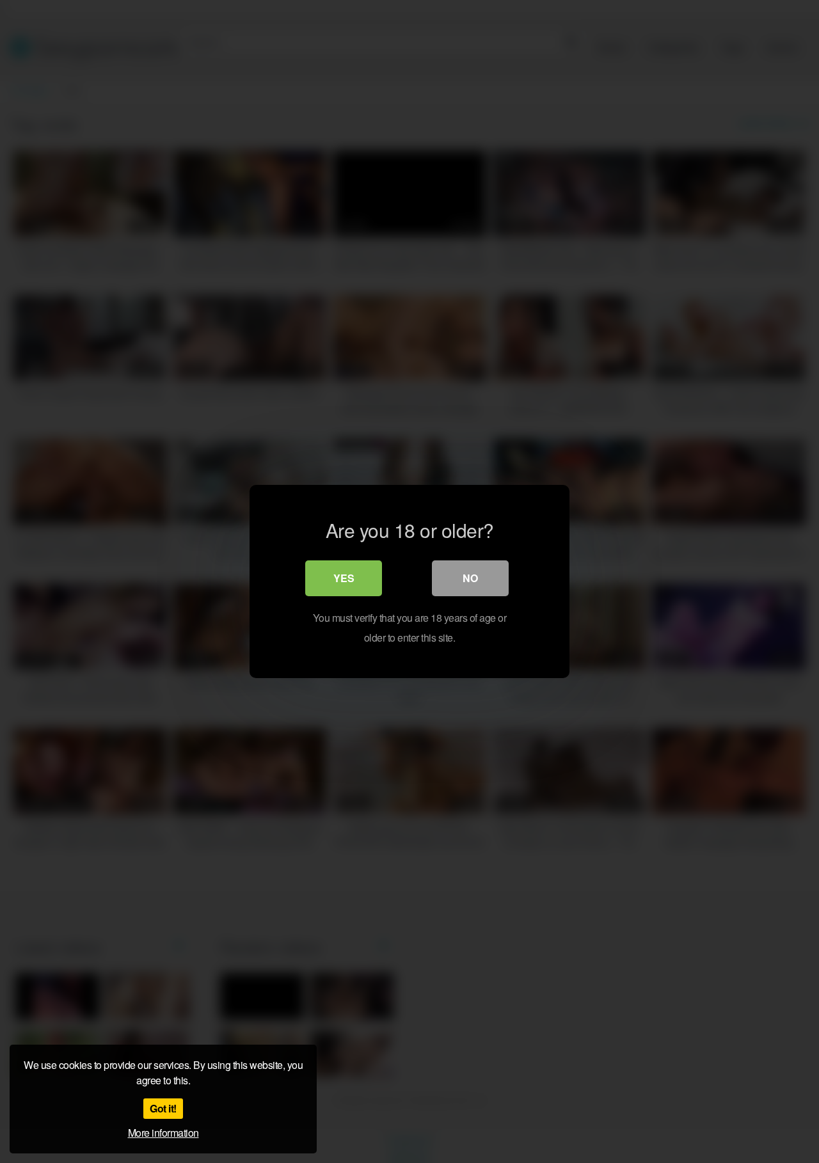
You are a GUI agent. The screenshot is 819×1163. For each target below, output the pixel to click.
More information (163, 1132)
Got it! (163, 1108)
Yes (343, 578)
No (470, 578)
